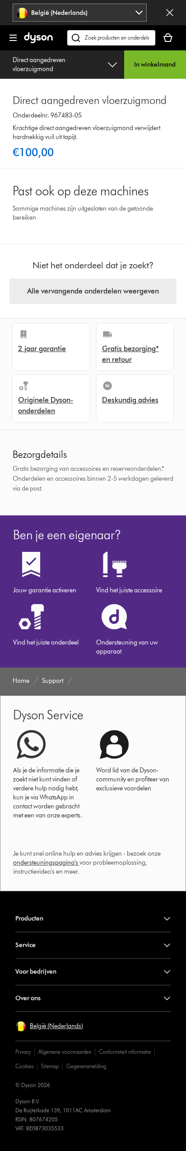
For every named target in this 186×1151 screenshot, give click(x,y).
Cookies (24, 1066)
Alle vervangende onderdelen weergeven (93, 291)
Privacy (23, 1051)
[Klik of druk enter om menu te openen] (13, 38)
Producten (29, 918)
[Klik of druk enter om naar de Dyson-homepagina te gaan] (38, 41)
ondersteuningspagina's (45, 863)
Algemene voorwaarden (64, 1051)
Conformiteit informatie (125, 1051)
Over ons (28, 998)
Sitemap (50, 1066)
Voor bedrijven (35, 971)
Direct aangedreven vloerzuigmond (39, 64)
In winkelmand (155, 64)
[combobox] (80, 13)
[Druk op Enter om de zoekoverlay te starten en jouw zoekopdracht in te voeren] (111, 37)
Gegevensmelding (86, 1066)
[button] (49, 1026)
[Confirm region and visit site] (169, 12)
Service (25, 945)
